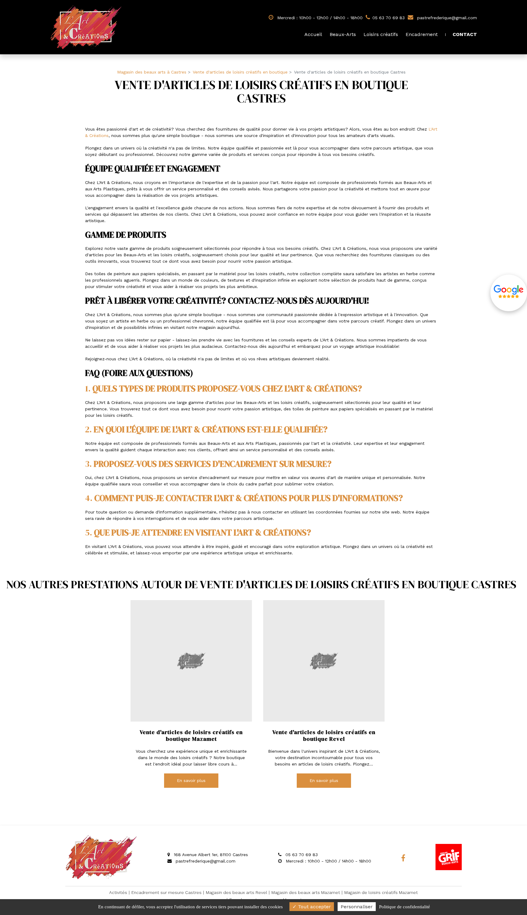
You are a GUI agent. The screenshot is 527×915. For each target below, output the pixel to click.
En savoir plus (191, 780)
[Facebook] (403, 858)
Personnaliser (357, 907)
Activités (118, 892)
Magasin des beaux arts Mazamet (305, 892)
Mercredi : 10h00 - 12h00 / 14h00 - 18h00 (319, 17)
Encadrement (422, 34)
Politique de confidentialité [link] (404, 906)
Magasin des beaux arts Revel (236, 892)
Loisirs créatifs (381, 34)
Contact (465, 34)
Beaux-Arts (343, 34)
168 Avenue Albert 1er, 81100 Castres (210, 854)
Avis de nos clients (508, 293)
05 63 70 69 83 (301, 854)
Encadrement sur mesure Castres (166, 892)
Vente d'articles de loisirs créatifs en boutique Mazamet (191, 735)
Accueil (313, 34)
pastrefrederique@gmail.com (446, 17)
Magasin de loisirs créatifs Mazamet (381, 892)
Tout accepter (313, 907)
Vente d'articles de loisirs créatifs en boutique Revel (323, 735)
